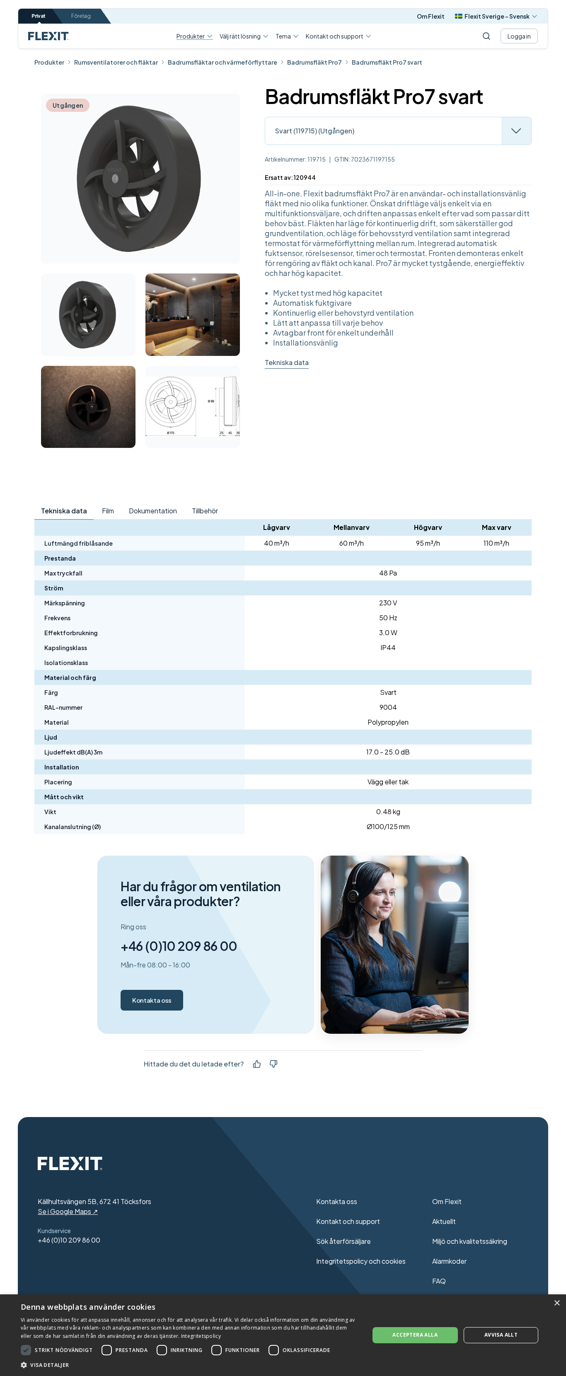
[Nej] (273, 1064)
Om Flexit (431, 16)
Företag (81, 16)
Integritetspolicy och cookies (361, 1261)
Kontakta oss (152, 1000)
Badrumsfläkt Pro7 (314, 62)
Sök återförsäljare (343, 1241)
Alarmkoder (449, 1261)
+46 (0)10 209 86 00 (179, 946)
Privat (38, 16)
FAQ (439, 1281)
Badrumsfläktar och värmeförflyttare (222, 62)
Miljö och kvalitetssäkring (469, 1241)
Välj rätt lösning (240, 36)
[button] (190, 1365)
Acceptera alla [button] (415, 1334)
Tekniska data (287, 362)
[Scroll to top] (48, 36)
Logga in (519, 36)
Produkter (191, 36)
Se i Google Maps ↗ (68, 1211)
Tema (283, 36)
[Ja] (257, 1064)
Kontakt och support (334, 36)
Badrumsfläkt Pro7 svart (387, 62)
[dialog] (283, 1335)
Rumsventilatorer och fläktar (116, 62)
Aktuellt (444, 1221)
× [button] (557, 1303)
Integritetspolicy (201, 1336)
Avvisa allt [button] (501, 1334)
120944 (305, 177)
